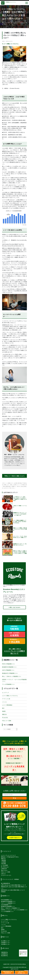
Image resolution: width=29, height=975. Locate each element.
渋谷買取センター (5, 944)
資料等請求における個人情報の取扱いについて (13, 890)
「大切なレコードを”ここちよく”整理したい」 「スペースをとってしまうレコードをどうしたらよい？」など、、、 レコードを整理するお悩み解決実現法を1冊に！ (14, 829)
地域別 (3, 711)
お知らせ (3, 873)
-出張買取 (3, 862)
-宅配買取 (3, 860)
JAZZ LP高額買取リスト (8, 670)
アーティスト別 (6, 698)
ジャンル (4, 702)
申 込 (14, 798)
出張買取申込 (4, 954)
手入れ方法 (5, 717)
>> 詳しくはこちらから (14, 607)
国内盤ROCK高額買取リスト (9, 667)
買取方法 (4, 714)
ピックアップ (5, 692)
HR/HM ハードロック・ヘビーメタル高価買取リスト (14, 909)
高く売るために (5, 867)
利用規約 (3, 891)
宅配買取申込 (4, 952)
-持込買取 (3, 863)
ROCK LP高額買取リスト (8, 664)
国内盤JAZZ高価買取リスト (8, 906)
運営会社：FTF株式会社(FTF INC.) (10, 857)
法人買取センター (5, 941)
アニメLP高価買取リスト (8, 684)
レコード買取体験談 (7, 705)
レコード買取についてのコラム (10, 695)
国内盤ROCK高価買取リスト (8, 901)
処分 (3, 708)
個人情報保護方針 (5, 883)
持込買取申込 (4, 955)
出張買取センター (5, 942)
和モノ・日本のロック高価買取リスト (10, 908)
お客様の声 (4, 868)
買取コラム (5, 915)
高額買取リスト (6, 895)
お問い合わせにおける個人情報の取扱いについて (13, 885)
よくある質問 (4, 865)
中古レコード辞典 (6, 720)
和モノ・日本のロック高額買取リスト (11, 676)
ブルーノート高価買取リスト (8, 903)
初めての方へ (4, 870)
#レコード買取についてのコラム (10, 43)
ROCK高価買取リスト (6, 899)
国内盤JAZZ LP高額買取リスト (10, 673)
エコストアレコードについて (8, 855)
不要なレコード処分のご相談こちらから (14, 475)
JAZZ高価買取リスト (6, 904)
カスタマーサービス (6, 875)
